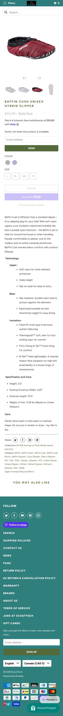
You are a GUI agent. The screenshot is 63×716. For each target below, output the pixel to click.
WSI (16, 468)
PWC (17, 460)
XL (15, 176)
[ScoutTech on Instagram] (39, 515)
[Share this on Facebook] (22, 440)
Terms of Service (16, 608)
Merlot (22, 162)
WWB (21, 468)
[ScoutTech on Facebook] (15, 515)
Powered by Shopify (13, 676)
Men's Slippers (49, 456)
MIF (7, 460)
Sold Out (9, 449)
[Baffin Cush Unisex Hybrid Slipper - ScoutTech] (31, 47)
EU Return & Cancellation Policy (29, 578)
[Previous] (24, 77)
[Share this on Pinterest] (29, 440)
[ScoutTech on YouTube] (23, 515)
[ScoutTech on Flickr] (44, 515)
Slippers (33, 460)
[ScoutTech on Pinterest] (31, 515)
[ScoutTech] (31, 3)
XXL (24, 176)
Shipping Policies (17, 540)
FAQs (7, 563)
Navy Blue (15, 162)
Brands (9, 593)
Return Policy (14, 570)
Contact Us (12, 548)
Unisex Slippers (12, 464)
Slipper (24, 460)
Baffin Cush (40, 453)
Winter (23, 464)
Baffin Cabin (28, 453)
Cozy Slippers (34, 456)
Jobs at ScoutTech (18, 615)
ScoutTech (16, 672)
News (7, 555)
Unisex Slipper (50, 460)
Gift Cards (11, 623)
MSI (12, 460)
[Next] (38, 77)
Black (8, 162)
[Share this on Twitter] (15, 440)
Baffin (18, 453)
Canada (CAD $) (34, 663)
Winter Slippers (35, 464)
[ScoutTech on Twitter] (7, 515)
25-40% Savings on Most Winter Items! (34, 445)
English (10, 663)
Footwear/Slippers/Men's (22, 471)
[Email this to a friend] (37, 440)
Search (9, 533)
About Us (10, 600)
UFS (40, 460)
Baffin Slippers (19, 456)
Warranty (11, 585)
